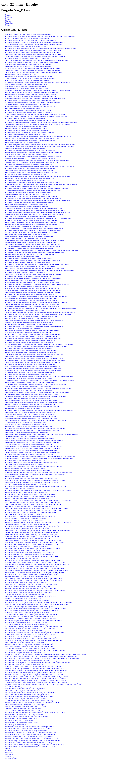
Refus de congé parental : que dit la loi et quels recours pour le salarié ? (30, 414)
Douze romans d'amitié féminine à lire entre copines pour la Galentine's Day (32, 138)
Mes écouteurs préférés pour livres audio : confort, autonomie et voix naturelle (32, 502)
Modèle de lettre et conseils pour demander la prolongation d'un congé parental (33, 290)
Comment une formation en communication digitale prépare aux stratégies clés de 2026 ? (36, 486)
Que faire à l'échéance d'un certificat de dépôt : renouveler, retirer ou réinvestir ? (33, 330)
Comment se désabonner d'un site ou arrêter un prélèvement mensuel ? (30, 696)
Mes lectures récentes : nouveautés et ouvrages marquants (25, 424)
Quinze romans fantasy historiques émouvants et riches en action (28, 186)
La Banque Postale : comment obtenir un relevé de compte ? (26, 698)
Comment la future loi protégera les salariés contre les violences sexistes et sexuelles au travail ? (38, 212)
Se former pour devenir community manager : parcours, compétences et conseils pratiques (36, 60)
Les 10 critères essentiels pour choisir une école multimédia (26, 84)
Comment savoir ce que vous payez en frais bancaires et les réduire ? (29, 164)
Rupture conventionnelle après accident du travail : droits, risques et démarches (33, 102)
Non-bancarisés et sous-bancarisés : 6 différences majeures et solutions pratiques (33, 446)
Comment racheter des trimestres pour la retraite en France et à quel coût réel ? (32, 574)
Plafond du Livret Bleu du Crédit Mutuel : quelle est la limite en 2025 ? (30, 646)
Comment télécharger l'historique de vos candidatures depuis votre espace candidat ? (34, 326)
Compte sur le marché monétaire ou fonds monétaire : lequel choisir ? (29, 294)
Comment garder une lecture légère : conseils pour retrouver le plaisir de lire (31, 316)
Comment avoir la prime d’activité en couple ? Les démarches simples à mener (32, 544)
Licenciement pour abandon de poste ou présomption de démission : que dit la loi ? (34, 626)
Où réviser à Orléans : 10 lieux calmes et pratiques (23, 108)
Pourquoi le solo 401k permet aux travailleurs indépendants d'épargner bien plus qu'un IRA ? (37, 392)
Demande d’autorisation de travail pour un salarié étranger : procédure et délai (32, 548)
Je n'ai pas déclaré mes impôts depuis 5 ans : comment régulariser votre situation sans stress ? (37, 682)
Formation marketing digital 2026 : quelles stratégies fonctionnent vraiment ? (32, 442)
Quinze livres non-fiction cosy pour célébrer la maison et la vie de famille (31, 172)
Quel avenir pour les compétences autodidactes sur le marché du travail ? (30, 178)
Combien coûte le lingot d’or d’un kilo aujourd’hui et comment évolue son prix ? (33, 580)
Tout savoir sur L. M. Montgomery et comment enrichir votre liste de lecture (32, 304)
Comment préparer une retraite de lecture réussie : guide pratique (28, 374)
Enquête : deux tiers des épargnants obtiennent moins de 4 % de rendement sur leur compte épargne (40, 456)
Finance (8, 21)
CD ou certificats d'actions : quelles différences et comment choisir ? (29, 324)
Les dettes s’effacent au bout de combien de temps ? (23, 598)
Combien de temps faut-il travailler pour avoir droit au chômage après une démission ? (35, 632)
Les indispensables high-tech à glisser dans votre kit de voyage (27, 194)
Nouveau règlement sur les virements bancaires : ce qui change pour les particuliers (34, 542)
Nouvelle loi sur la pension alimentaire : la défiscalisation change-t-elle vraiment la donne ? (37, 564)
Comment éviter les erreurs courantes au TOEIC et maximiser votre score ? (31, 62)
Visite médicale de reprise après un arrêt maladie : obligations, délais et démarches (34, 44)
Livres (7, 25)
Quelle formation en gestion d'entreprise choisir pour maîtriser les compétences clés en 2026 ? (38, 500)
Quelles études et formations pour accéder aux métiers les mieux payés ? (30, 94)
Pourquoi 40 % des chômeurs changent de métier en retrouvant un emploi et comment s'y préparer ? (40, 166)
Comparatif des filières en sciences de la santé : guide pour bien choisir (30, 494)
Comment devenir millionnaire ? (16, 724)
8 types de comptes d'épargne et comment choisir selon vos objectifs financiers (32, 288)
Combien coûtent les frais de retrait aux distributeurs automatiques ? (29, 276)
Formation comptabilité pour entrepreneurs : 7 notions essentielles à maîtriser (32, 430)
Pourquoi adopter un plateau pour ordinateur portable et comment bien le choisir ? (34, 54)
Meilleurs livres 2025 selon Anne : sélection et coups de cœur (26, 88)
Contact (8, 750)
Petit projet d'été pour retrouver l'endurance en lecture (24, 514)
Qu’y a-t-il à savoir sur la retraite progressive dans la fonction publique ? (30, 726)
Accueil (8, 756)
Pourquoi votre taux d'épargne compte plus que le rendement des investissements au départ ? (37, 530)
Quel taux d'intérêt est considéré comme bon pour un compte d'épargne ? (30, 404)
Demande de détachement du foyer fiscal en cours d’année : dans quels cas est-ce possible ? (37, 570)
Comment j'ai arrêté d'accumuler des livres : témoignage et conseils (28, 348)
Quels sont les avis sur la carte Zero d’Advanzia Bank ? (24, 714)
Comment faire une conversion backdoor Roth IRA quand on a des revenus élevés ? (34, 358)
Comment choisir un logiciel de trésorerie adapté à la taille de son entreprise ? (32, 556)
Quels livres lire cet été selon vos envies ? (19, 476)
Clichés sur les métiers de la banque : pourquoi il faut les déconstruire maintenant (33, 278)
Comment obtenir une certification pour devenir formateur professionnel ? (31, 450)
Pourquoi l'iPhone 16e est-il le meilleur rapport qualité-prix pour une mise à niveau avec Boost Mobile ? (41, 434)
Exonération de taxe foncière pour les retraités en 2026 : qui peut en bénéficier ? (33, 536)
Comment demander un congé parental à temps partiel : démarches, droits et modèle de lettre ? (38, 200)
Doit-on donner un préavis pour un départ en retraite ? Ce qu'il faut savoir (31, 584)
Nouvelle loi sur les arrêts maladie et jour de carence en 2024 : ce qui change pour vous (35, 670)
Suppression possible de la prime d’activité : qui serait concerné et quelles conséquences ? (36, 508)
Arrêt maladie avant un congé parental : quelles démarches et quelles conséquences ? (35, 228)
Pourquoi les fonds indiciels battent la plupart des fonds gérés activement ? (31, 416)
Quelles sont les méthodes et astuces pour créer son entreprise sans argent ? (31, 732)
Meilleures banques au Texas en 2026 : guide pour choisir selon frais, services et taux (35, 98)
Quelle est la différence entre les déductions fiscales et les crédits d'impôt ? (31, 350)
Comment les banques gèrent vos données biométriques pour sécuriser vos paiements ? (35, 608)
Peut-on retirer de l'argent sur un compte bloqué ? (22, 690)
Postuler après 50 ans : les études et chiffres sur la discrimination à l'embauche (32, 448)
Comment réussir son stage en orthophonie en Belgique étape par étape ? (30, 364)
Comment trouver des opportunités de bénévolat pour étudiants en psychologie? (33, 52)
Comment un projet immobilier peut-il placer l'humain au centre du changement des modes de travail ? (41, 122)
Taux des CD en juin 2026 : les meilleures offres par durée (25, 436)
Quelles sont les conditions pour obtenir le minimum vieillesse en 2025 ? (30, 618)
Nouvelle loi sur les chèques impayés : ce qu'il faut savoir (25, 688)
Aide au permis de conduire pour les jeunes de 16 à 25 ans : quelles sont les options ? (35, 650)
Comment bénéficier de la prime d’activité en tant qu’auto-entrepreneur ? (30, 616)
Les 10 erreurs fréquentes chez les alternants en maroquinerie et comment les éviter (34, 440)
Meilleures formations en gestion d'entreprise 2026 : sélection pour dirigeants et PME (35, 474)
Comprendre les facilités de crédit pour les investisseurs (24, 664)
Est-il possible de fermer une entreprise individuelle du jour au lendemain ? (31, 734)
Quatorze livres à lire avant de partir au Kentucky (22, 408)
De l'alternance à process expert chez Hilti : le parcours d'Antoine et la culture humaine (35, 420)
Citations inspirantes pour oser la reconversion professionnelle (27, 38)
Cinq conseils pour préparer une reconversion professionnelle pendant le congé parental (36, 296)
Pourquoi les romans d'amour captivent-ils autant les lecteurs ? (27, 432)
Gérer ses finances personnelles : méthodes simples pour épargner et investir (31, 300)
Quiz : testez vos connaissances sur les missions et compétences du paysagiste (32, 260)
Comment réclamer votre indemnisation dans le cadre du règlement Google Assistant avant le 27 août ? (41, 48)
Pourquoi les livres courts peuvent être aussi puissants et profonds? (28, 356)
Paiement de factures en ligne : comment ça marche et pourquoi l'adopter (30, 242)
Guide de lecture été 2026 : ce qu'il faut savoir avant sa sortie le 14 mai (30, 280)
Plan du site (9, 754)
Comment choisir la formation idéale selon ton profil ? (24, 520)
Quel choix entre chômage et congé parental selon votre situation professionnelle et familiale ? (38, 522)
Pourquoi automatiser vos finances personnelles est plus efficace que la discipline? (34, 540)
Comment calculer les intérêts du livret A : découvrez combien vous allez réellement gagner (37, 676)
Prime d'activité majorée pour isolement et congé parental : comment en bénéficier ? (34, 668)
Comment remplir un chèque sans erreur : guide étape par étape (27, 262)
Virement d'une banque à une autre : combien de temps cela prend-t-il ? (30, 700)
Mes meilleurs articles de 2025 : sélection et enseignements (25, 86)
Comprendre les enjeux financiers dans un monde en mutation (27, 660)
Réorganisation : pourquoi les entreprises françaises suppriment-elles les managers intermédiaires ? (39, 270)
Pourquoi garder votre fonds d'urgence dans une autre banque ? (27, 206)
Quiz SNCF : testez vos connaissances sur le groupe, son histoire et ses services (33, 50)
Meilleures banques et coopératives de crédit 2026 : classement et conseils (31, 418)
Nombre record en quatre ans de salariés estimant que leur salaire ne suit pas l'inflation (35, 480)
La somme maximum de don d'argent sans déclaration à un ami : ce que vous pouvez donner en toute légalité (43, 684)
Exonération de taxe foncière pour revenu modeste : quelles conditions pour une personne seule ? (39, 472)
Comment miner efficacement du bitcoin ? (20, 720)
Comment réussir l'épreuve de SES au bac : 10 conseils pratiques (28, 192)
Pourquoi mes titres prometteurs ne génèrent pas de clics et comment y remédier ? (33, 292)
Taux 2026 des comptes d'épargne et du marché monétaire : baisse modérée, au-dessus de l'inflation (40, 312)
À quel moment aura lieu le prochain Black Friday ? (23, 710)
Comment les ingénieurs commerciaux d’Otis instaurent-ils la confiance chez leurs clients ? (37, 284)
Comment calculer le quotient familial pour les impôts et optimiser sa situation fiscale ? (35, 568)
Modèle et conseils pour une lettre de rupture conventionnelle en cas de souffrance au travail (37, 90)
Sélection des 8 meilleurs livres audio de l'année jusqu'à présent (27, 528)
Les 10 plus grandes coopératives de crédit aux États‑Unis (25, 518)
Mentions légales (11, 758)
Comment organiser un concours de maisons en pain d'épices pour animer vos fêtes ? (35, 42)
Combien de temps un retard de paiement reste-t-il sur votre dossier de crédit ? (32, 182)
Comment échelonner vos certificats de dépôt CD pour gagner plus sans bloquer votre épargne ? (39, 490)
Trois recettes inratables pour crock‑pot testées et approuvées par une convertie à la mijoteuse (37, 124)
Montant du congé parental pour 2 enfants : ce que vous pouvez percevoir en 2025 (34, 640)
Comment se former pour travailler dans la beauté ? (23, 328)
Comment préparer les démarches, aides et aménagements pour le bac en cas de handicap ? (37, 160)
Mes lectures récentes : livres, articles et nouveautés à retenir (26, 154)
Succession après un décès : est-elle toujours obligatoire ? (25, 642)
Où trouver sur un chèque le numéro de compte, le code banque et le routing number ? (35, 268)
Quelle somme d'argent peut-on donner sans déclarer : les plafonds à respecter (32, 702)
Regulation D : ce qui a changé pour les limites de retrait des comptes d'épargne (33, 370)
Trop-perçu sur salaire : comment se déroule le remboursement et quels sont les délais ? (35, 396)
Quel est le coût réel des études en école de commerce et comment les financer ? (33, 224)
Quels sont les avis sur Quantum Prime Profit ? (21, 722)
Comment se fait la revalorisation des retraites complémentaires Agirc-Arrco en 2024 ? (35, 712)
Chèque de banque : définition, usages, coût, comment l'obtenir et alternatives (32, 282)
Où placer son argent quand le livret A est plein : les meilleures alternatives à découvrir (35, 678)
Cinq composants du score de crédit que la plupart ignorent (26, 174)
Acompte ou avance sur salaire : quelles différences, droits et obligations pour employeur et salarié (39, 380)
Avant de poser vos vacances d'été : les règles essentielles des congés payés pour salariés (36, 346)
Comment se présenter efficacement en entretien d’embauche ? (27, 622)
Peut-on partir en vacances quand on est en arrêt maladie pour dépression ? (31, 596)
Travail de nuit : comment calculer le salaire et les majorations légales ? (30, 438)
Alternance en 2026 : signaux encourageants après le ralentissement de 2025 (32, 406)
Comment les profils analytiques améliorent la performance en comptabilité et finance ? (35, 428)
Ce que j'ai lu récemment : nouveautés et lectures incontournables (28, 110)
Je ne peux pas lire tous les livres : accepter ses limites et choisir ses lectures (31, 162)
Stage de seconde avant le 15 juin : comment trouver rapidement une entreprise (32, 362)
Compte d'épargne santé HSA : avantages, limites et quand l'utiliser (28, 378)
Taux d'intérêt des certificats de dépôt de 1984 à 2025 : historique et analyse (31, 532)
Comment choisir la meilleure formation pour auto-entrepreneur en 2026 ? (31, 462)
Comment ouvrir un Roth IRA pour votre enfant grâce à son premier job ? (31, 478)
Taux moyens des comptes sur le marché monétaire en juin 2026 (27, 538)
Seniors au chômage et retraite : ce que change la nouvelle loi (26, 524)
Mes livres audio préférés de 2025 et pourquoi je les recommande (28, 64)
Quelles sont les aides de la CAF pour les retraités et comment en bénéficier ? (32, 566)
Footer (7, 748)
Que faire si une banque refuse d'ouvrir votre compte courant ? (27, 234)
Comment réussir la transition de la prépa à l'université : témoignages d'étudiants (33, 338)
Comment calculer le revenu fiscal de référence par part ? (25, 630)
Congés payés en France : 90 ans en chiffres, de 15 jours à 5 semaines (29, 132)
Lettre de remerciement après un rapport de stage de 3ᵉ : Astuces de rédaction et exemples (36, 604)
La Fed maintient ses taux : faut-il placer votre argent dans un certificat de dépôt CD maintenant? (39, 344)
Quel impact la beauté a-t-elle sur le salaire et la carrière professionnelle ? (30, 140)
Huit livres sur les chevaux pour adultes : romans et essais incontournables (31, 298)
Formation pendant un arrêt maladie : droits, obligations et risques (28, 66)
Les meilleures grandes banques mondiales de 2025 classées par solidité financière (34, 214)
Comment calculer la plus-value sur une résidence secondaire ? (27, 716)
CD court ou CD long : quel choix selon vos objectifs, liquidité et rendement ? (32, 334)
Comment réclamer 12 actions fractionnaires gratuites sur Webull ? (28, 112)
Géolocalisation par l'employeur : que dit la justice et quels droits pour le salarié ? (33, 152)
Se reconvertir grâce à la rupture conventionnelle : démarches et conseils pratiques (34, 72)
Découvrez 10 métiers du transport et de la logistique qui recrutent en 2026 (31, 482)
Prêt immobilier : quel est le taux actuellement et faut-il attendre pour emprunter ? (33, 578)
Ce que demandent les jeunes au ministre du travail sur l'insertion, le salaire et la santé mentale (38, 388)
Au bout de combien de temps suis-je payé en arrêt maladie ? (26, 624)
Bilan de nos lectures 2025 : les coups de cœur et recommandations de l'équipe (32, 68)
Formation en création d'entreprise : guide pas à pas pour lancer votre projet (31, 534)
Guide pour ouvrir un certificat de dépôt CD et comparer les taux (28, 318)
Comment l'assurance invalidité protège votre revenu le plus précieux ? (30, 454)
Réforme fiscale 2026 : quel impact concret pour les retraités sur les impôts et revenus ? (35, 562)
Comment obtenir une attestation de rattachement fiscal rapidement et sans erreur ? (34, 560)
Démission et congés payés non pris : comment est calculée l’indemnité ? (30, 628)
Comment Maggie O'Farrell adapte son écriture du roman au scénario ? (30, 150)
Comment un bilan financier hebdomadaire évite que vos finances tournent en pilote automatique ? (39, 376)
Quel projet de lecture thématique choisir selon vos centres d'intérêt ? (29, 76)
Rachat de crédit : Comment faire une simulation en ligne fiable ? (28, 612)
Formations (9, 23)
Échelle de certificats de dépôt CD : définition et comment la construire (30, 158)
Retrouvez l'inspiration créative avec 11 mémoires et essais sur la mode (30, 340)
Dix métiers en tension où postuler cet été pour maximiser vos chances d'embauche (34, 320)
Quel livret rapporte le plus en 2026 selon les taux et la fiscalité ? (27, 576)
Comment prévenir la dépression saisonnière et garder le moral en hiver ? (30, 100)
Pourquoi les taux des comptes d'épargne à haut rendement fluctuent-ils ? (30, 412)
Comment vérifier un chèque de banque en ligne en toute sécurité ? (28, 586)
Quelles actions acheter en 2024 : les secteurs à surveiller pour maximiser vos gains (34, 674)
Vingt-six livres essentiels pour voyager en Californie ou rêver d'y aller (30, 120)
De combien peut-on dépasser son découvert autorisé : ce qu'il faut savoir (30, 692)
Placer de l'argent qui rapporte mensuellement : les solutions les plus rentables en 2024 (35, 680)
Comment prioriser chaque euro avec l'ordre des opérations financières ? (30, 516)
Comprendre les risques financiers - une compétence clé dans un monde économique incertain (38, 662)
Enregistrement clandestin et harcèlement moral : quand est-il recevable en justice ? (34, 208)
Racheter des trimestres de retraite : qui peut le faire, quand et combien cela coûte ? (34, 666)
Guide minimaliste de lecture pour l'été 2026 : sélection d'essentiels (28, 390)
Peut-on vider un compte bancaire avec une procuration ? (25, 704)
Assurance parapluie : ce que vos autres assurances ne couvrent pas (28, 444)
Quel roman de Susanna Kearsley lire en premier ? (23, 256)
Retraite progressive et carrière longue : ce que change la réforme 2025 (30, 634)
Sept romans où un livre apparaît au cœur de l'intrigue (24, 464)
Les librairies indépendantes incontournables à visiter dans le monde (29, 322)
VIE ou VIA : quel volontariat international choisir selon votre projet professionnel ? (34, 354)
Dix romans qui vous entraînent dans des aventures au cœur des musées (30, 216)
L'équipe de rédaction (12, 686)
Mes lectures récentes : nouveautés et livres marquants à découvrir (28, 226)
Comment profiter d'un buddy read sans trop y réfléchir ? (25, 180)
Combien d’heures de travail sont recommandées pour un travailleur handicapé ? (33, 740)
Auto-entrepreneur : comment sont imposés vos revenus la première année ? (31, 614)
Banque (8, 15)
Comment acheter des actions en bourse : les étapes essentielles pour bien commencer (35, 672)
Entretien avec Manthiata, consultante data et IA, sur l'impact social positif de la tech (34, 240)
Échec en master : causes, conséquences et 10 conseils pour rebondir (29, 236)
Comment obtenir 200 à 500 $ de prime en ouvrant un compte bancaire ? (30, 168)
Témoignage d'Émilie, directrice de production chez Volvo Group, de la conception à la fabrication (39, 146)
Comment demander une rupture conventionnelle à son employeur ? (29, 554)
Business (8, 17)
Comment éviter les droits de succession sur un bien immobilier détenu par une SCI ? (35, 744)
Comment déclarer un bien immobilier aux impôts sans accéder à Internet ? (31, 746)
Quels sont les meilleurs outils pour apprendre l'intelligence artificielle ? (30, 382)
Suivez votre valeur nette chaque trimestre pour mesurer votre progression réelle (33, 504)
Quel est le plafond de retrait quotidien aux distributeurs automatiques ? (30, 254)
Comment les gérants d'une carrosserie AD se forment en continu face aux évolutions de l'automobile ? (41, 308)
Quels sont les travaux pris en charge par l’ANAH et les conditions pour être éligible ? (35, 572)
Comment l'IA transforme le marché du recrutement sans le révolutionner (30, 96)
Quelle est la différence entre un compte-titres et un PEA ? (25, 46)
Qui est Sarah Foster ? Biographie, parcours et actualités (25, 468)
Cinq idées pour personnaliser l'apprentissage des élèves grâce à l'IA (29, 248)
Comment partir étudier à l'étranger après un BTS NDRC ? (26, 460)
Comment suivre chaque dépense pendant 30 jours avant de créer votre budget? (33, 368)
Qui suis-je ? (9, 752)
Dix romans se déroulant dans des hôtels (19, 488)
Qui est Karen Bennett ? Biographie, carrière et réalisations (26, 492)
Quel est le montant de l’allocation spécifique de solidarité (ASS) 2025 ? (30, 588)
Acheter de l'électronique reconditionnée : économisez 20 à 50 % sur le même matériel (35, 384)
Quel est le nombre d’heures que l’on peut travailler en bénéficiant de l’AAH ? (32, 738)
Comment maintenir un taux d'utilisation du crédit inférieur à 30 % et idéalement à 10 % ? (36, 188)
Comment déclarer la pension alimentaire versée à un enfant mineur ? (29, 592)
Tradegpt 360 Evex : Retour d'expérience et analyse (23, 708)
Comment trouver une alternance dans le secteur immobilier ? (26, 730)
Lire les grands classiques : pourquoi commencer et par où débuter (28, 332)
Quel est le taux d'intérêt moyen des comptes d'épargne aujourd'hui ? (29, 426)
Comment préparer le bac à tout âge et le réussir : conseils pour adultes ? (30, 40)
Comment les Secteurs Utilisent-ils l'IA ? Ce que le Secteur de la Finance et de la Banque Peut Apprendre (42, 658)
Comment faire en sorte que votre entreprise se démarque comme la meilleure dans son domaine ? (39, 602)
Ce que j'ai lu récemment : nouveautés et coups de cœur (24, 310)
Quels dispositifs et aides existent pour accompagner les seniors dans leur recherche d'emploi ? (38, 176)
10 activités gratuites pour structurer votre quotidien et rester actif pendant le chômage (35, 56)
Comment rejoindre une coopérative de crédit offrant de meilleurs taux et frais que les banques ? (38, 218)
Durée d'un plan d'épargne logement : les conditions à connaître (27, 694)
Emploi (7, 19)
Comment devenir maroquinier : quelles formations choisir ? (26, 272)
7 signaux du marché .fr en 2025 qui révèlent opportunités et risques (29, 606)
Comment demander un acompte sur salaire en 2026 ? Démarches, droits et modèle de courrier (38, 136)
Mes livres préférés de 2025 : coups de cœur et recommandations (28, 34)
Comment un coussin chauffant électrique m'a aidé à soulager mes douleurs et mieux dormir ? (38, 264)
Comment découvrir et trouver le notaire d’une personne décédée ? (28, 728)
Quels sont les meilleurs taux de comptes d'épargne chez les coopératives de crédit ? (34, 222)
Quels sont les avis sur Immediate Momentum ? (21, 718)
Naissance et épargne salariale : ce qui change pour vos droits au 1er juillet (31, 232)
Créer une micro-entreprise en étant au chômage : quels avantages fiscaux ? (31, 610)
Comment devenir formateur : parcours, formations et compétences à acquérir (32, 526)
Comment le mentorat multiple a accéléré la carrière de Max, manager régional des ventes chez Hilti (40, 144)
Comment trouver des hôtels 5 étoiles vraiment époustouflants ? (27, 130)
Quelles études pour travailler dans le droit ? (20, 74)
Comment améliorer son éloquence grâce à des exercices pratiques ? (29, 202)
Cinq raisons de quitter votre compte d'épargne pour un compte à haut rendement (33, 198)
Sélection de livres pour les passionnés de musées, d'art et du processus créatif (32, 452)
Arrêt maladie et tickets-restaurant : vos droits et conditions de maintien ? (30, 78)
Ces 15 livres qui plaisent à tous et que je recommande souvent (27, 80)
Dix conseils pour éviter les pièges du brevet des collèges (25, 148)
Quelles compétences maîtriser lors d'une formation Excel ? (26, 128)
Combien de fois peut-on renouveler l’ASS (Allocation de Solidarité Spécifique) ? (34, 620)
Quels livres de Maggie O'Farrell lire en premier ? (22, 142)
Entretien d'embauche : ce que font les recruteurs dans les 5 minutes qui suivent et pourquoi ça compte (41, 184)
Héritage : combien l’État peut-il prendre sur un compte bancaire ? (28, 484)
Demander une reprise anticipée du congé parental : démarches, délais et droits (32, 244)
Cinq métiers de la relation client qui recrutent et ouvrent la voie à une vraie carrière (34, 252)
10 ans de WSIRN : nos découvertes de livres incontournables (27, 104)
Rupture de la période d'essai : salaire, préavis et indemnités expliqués (29, 372)
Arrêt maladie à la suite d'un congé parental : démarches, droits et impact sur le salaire (35, 114)
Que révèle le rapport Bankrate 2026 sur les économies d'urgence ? (28, 506)
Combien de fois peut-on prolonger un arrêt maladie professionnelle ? (29, 552)
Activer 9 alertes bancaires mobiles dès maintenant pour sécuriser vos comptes (32, 246)
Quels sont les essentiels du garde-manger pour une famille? (26, 238)
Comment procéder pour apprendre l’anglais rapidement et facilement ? (30, 742)
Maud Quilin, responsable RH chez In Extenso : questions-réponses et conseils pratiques (36, 116)
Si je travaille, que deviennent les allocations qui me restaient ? (27, 600)
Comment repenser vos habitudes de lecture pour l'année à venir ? (28, 58)
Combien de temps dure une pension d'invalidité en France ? (26, 652)
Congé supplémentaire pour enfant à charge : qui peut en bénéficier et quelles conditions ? (36, 302)
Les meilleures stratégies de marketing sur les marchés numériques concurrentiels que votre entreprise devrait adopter (46, 654)
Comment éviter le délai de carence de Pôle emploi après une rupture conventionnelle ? (35, 590)
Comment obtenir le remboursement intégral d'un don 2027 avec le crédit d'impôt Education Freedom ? (41, 36)
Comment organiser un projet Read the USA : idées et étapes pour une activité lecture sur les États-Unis (41, 250)
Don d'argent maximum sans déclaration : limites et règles (25, 706)
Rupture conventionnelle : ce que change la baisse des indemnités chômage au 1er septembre (37, 82)
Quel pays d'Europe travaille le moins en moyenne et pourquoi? (27, 470)
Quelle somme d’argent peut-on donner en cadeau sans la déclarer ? (29, 498)
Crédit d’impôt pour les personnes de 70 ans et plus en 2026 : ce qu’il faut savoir (33, 510)
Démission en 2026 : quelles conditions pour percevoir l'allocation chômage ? (32, 336)
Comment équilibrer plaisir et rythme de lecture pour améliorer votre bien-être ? (33, 230)
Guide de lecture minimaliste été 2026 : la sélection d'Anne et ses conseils (31, 400)
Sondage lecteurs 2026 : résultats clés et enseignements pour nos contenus (31, 196)
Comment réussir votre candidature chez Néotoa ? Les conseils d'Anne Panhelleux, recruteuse (38, 314)
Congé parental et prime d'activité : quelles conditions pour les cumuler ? (30, 496)
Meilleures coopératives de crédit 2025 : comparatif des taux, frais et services (32, 306)
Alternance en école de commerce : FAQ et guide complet (25, 422)
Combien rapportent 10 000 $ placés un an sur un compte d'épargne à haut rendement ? (35, 360)
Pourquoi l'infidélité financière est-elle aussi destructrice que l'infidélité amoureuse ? (34, 402)
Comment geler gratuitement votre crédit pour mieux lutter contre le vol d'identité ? (34, 466)
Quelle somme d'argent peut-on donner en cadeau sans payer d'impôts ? (30, 644)
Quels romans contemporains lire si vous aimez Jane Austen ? (26, 204)
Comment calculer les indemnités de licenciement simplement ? (27, 546)
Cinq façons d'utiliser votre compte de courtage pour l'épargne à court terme (31, 394)
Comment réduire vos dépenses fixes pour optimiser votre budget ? (28, 258)
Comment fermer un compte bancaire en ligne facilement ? (25, 636)
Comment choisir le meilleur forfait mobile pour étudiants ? (26, 118)
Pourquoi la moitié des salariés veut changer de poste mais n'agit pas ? (29, 170)
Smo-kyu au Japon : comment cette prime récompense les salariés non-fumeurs (32, 70)
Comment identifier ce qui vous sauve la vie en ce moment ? (26, 134)
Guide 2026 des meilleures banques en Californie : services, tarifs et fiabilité (31, 92)
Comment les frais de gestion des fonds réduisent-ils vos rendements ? (29, 342)
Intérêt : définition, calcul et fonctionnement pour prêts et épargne (28, 386)
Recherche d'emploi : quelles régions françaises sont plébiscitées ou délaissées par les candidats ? (39, 458)
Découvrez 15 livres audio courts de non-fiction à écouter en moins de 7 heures (33, 274)
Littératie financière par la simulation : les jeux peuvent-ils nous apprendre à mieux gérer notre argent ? (41, 656)
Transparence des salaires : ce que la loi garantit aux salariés (26, 126)
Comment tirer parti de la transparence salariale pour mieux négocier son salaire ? (33, 156)
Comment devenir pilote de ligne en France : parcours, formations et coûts (31, 638)
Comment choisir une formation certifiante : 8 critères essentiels (27, 398)
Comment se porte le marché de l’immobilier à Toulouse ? (25, 582)
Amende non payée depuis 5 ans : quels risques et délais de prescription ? (31, 648)
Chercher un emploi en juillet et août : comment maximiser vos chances (30, 106)
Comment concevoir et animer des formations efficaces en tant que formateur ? (32, 512)
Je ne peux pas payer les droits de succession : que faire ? (25, 594)
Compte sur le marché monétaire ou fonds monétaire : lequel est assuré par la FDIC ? (35, 210)
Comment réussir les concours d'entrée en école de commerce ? (27, 286)
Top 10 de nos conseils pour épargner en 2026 (21, 558)
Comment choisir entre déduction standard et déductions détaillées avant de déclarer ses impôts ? (39, 410)
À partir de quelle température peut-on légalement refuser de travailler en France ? (34, 190)
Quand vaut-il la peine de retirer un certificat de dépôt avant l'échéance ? (30, 352)
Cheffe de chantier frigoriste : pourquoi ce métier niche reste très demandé (31, 220)
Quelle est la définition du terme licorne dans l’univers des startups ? (29, 736)
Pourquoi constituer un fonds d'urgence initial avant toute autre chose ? (30, 266)
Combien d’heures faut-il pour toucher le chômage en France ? (27, 550)
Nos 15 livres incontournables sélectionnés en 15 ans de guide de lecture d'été (32, 366)
